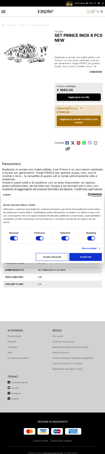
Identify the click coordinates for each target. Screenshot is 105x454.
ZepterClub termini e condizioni (67, 363)
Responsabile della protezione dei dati (70, 347)
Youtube (15, 388)
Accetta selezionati (52, 257)
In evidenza (15, 330)
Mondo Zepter (14, 336)
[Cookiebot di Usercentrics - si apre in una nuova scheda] (90, 195)
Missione (12, 342)
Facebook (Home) (19, 382)
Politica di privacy (60, 353)
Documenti (57, 336)
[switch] (39, 238)
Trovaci (13, 377)
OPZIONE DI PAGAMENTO (52, 422)
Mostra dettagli (89, 248)
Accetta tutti (85, 257)
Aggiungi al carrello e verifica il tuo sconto (79, 121)
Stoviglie (22, 25)
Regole (57, 330)
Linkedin (15, 399)
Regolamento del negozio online (67, 369)
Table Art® (11, 25)
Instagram (16, 393)
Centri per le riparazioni (63, 342)
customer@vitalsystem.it (53, 453)
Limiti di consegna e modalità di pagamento (72, 358)
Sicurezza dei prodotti (18, 358)
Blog (10, 353)
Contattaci (13, 347)
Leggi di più (96, 71)
